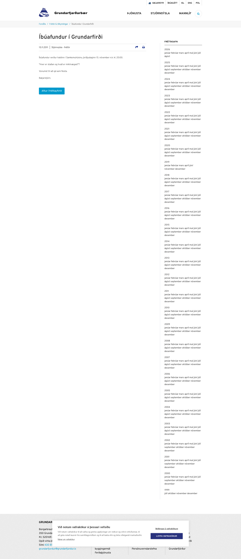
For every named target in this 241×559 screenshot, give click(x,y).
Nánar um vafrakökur (66, 539)
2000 (167, 473)
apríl (187, 53)
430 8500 (50, 545)
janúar (167, 53)
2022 (167, 112)
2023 (167, 95)
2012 (166, 274)
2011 (166, 291)
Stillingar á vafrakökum (166, 529)
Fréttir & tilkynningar (58, 24)
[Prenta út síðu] (143, 48)
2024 (167, 79)
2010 (166, 307)
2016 (166, 208)
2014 (166, 241)
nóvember (196, 69)
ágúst (167, 56)
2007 (167, 357)
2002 (167, 440)
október (186, 69)
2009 (167, 324)
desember (169, 73)
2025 (167, 62)
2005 (167, 390)
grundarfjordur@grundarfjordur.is (57, 549)
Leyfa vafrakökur (166, 536)
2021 (166, 129)
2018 (166, 175)
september (176, 69)
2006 (167, 374)
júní (196, 53)
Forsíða (42, 24)
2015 (166, 225)
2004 (167, 407)
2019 (166, 162)
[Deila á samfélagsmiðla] (136, 48)
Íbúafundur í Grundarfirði (83, 24)
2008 (167, 341)
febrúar (175, 53)
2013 (166, 258)
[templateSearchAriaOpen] (198, 14)
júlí (199, 53)
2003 (167, 423)
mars (182, 53)
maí (191, 53)
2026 (167, 49)
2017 (166, 191)
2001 (166, 457)
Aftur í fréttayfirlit (52, 91)
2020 (167, 145)
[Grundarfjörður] (63, 13)
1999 (166, 490)
